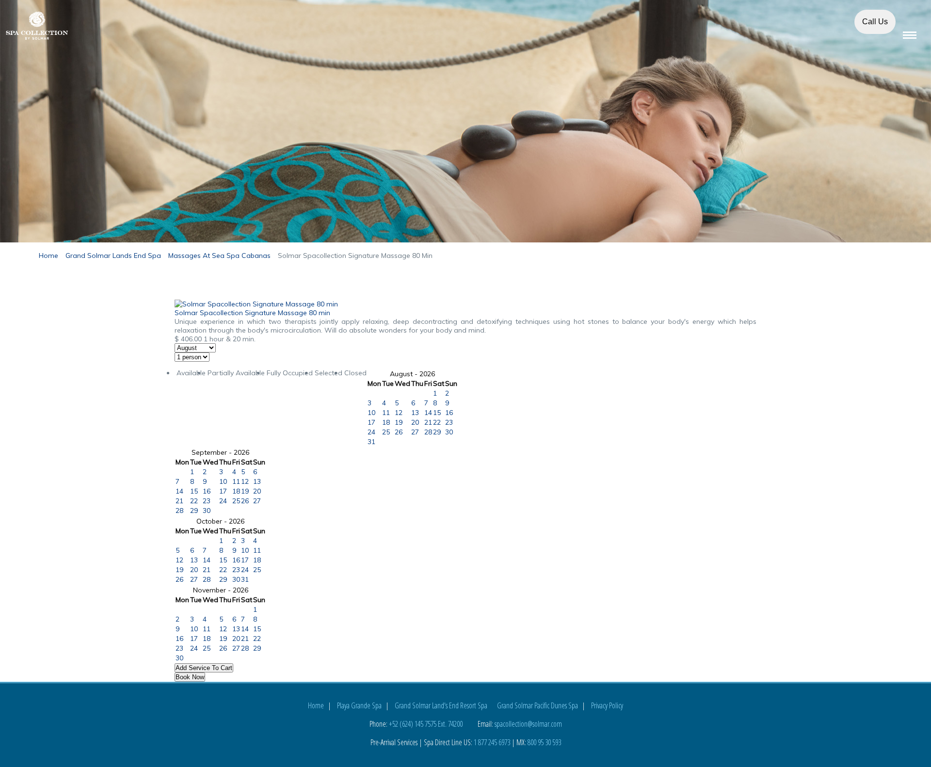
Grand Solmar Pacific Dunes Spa (537, 705)
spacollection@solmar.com (528, 724)
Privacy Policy (607, 705)
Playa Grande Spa (359, 705)
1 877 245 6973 (492, 742)
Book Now (190, 677)
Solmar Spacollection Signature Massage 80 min (252, 312)
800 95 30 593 (544, 742)
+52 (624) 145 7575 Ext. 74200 (426, 724)
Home (316, 705)
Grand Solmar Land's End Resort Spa (441, 705)
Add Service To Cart (204, 667)
